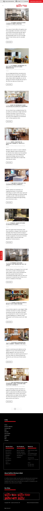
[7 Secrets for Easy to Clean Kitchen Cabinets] (17, 175)
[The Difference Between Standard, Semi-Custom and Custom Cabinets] (17, 374)
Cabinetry (16, 25)
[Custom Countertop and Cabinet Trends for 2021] (17, 334)
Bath (5, 430)
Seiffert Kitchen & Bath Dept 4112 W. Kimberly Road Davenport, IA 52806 (32, 453)
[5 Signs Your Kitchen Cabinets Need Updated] (17, 14)
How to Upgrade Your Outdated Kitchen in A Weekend (16, 105)
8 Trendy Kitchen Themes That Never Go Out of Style (16, 264)
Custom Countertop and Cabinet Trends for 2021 (16, 343)
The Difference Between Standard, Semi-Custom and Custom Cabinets (16, 384)
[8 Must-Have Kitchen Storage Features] (17, 215)
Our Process (7, 433)
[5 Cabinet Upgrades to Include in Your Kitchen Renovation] (17, 56)
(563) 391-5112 (31, 458)
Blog (5, 437)
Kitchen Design (21, 107)
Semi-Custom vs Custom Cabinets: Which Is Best (15, 143)
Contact (6, 440)
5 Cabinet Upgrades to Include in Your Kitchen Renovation (16, 67)
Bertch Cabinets (20, 450)
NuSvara (37, 502)
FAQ (5, 438)
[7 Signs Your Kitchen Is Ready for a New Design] (17, 294)
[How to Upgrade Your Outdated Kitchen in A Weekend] (17, 97)
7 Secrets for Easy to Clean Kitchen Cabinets (16, 183)
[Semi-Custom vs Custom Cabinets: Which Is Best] (17, 134)
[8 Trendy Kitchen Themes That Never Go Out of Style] (17, 255)
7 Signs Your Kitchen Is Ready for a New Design (16, 303)
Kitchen (19, 25)
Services (6, 431)
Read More (9, 84)
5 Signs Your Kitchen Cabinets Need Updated (15, 23)
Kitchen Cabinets (8, 426)
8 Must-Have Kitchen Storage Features (15, 223)
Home (5, 425)
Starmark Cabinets (21, 453)
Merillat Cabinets (21, 452)
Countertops (20, 305)
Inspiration (6, 435)
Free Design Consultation (36, 1)
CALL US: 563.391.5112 (9, 1)
